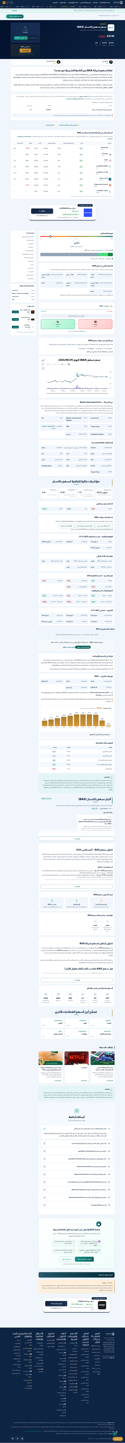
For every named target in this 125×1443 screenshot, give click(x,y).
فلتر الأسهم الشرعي (72, 1380)
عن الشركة (30, 247)
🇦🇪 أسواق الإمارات (73, 1354)
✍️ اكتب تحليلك (50, 1346)
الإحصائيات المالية (29, 250)
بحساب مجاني (74, 529)
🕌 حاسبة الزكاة (62, 1343)
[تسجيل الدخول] (7, 2)
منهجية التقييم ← (33, 38)
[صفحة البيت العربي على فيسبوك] (13, 1439)
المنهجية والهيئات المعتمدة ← (73, 99)
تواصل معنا (17, 1343)
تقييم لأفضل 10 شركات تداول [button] (95, 1337)
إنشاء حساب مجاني (83, 647)
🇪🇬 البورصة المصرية (72, 1357)
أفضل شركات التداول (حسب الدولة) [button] (85, 1339)
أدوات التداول (62, 2)
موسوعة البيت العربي (85, 2)
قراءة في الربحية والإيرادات (27, 254)
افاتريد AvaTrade (96, 1349)
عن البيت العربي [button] (16, 1334)
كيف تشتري (30, 268)
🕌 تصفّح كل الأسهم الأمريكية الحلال (69, 125)
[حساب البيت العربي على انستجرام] (17, 1439)
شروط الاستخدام (16, 1370)
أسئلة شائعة (30, 278)
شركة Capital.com (95, 1345)
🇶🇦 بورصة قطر (73, 1364)
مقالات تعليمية (16, 1350)
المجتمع (55, 2)
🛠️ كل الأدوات (62, 1415)
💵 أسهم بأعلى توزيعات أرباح (84, 526)
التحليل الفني (30, 243)
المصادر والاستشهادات (105, 1275)
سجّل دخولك (82, 331)
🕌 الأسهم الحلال (73, 1386)
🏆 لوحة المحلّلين (50, 1343)
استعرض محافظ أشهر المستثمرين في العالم (100, 351)
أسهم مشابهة (29, 275)
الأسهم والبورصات (73, 2)
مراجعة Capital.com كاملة (56, 1308)
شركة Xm (97, 1362)
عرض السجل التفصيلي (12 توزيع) (99, 734)
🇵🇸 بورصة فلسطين (72, 1377)
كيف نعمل (14, 10)
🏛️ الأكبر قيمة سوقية (66, 526)
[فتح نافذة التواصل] (115, 1433)
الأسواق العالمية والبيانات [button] (39, 1336)
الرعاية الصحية (109, 950)
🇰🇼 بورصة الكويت (73, 1361)
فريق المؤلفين (17, 1346)
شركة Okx (97, 1365)
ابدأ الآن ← (42, 211)
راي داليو (86, 348)
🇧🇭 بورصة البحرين (73, 1370)
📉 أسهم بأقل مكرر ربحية (104, 526)
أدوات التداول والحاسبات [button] (61, 1336)
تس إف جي (104, 348)
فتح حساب (25, 50)
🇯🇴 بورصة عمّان (73, 1367)
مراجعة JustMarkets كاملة (42, 215)
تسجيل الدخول (66, 1259)
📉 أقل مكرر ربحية (27, 1371)
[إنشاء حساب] (4, 2)
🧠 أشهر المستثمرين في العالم (28, 1343)
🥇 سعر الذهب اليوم (38, 1348)
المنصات (94, 2)
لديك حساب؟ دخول (69, 647)
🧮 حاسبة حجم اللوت (61, 1349)
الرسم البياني (30, 261)
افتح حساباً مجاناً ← (56, 1303)
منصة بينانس (97, 1355)
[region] (62, 168)
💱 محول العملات (62, 1346)
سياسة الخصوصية (16, 1373)
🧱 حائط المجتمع (50, 1340)
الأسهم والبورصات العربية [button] (72, 1336)
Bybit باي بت (97, 1358)
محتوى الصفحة (30, 233)
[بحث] (11, 2)
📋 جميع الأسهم (73, 1383)
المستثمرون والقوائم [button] (27, 1334)
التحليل (31, 264)
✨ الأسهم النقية (50, 125)
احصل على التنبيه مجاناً (84, 1259)
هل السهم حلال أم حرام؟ (27, 236)
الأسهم (113, 15)
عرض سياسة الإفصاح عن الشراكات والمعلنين (34, 1431)
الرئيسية (117, 15)
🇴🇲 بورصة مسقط (73, 1373)
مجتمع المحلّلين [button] (50, 1334)
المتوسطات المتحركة (28, 257)
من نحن (18, 1340)
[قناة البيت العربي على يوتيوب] (22, 1439)
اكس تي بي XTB (96, 1368)
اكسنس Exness (96, 1352)
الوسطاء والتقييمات (104, 2)
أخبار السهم (30, 271)
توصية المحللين (29, 240)
